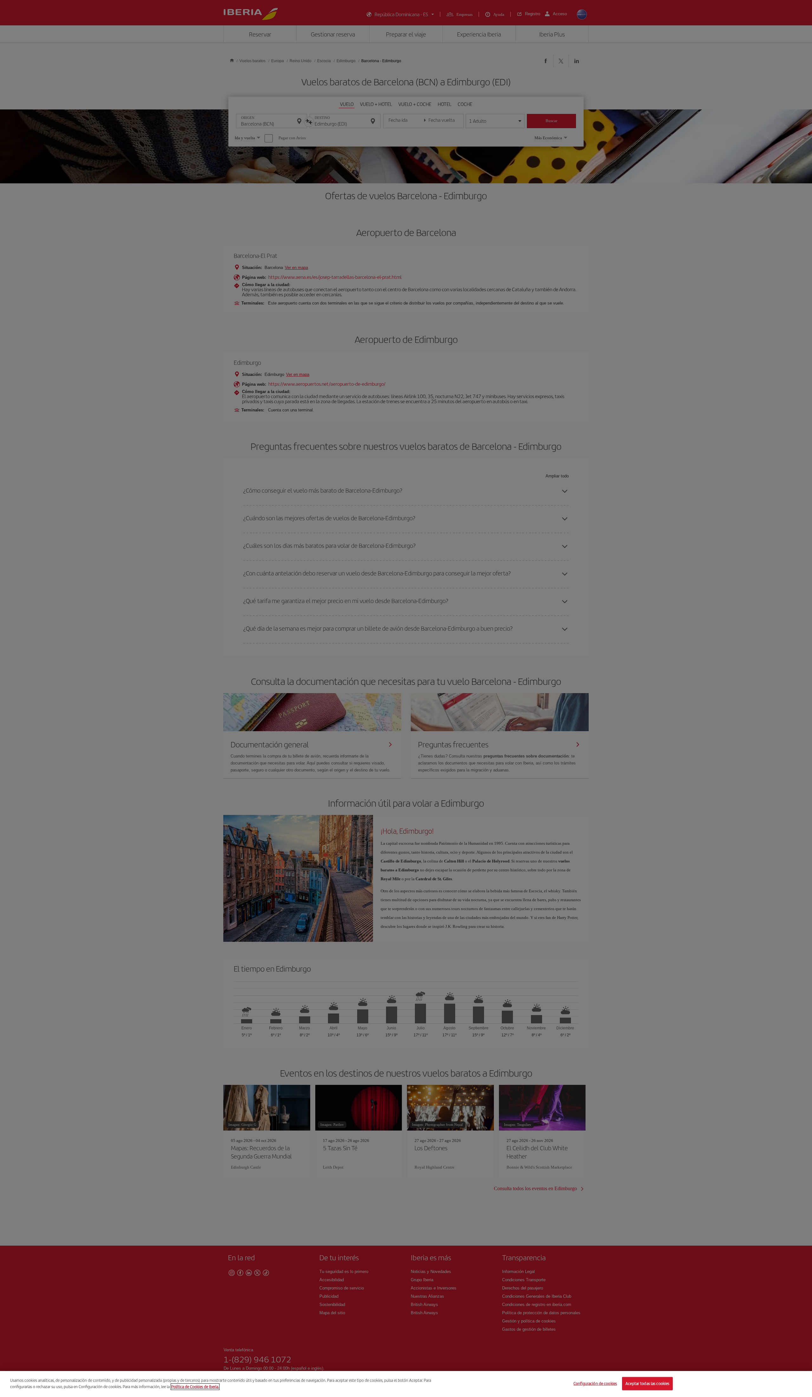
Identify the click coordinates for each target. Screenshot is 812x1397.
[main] (406, 1384)
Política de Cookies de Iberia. (195, 1386)
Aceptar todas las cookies (647, 1383)
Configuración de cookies (595, 1383)
